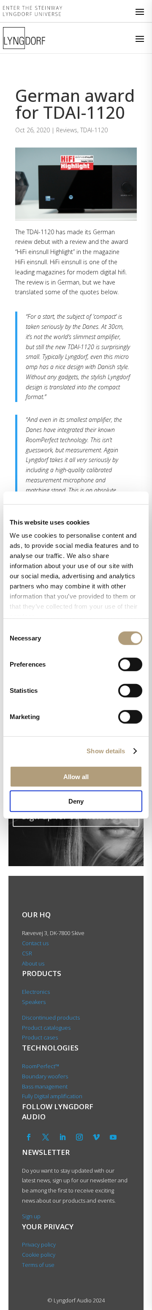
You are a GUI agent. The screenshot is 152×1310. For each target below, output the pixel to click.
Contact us (35, 943)
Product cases (40, 1037)
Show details (106, 751)
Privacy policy (39, 1244)
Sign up (31, 1216)
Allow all (76, 776)
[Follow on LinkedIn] (62, 1137)
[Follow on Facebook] (28, 1137)
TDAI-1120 (94, 130)
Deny (76, 801)
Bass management (45, 1086)
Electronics (36, 991)
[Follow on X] (45, 1137)
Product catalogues (46, 1027)
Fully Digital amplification (52, 1096)
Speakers (34, 1002)
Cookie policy (38, 1254)
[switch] (130, 664)
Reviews (66, 130)
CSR (27, 953)
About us (34, 963)
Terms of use (38, 1265)
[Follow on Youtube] (113, 1137)
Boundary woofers (45, 1076)
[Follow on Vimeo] (96, 1137)
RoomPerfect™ (40, 1066)
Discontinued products (51, 1017)
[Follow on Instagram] (79, 1137)
